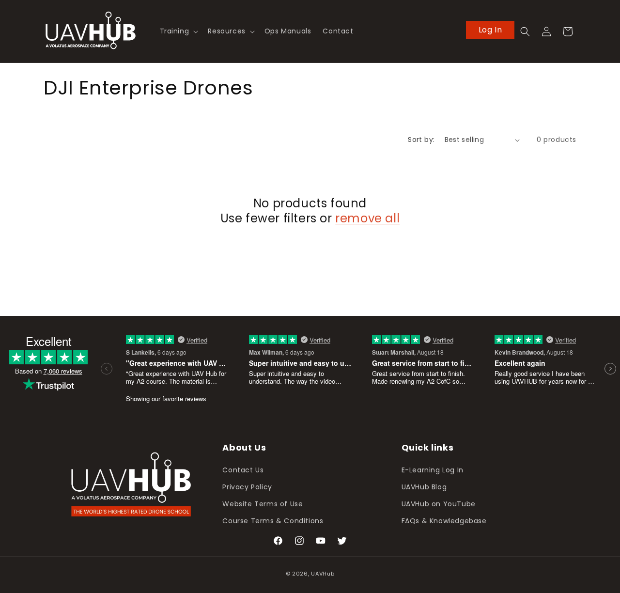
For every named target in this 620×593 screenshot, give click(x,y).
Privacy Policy (247, 487)
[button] (178, 31)
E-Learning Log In (433, 470)
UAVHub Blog (424, 487)
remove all (367, 218)
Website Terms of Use (262, 504)
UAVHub (322, 573)
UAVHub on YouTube (439, 504)
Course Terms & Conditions (272, 521)
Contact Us (243, 470)
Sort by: (421, 139)
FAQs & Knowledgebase (444, 521)
